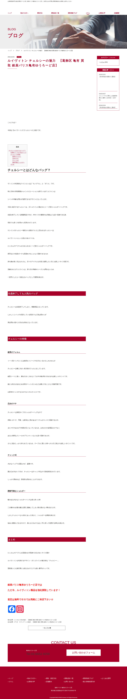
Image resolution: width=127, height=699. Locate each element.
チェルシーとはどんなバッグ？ (17, 150)
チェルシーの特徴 (15, 154)
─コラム (10, 681)
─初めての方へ (31, 678)
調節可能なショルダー (18, 162)
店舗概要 (116, 13)
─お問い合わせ (68, 681)
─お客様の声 (30, 681)
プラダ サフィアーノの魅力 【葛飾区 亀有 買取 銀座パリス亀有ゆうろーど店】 (38, 622)
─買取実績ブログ (87, 678)
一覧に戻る (46, 628)
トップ (10, 13)
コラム (88, 13)
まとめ (12, 164)
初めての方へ (24, 13)
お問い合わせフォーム (83, 652)
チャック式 (15, 160)
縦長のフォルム (16, 156)
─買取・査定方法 (50, 678)
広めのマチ (15, 158)
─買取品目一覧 (68, 678)
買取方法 (39, 13)
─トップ (10, 678)
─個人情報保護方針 (88, 681)
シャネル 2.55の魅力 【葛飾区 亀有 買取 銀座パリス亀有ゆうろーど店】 (35, 620)
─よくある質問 (106, 678)
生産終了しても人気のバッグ (18, 152)
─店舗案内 (48, 681)
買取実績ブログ (72, 13)
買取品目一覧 (55, 13)
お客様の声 (102, 13)
